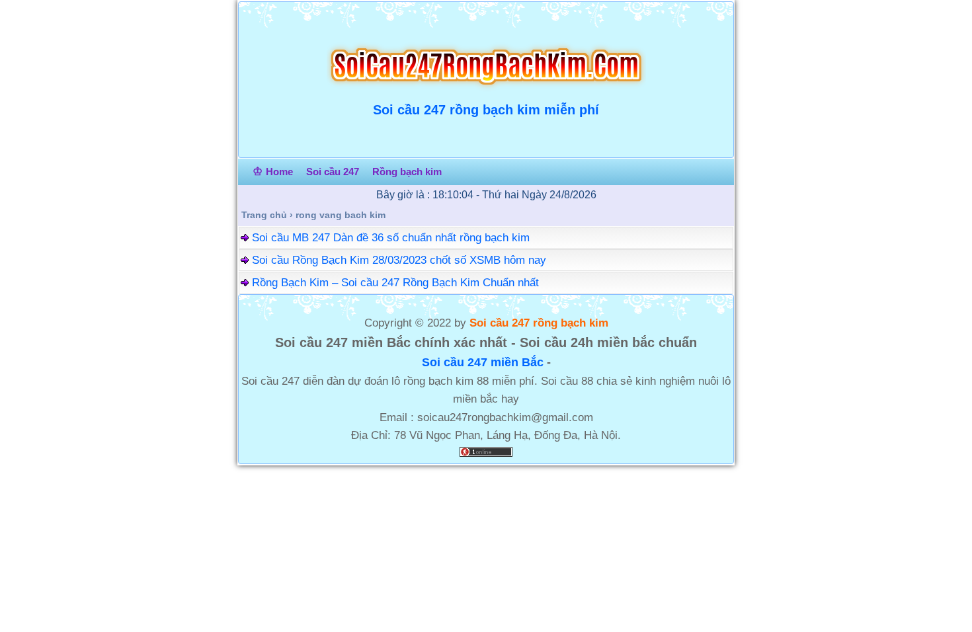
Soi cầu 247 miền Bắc (483, 362)
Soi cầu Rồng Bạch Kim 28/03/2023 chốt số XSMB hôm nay (399, 260)
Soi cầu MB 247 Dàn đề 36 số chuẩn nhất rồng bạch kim (391, 237)
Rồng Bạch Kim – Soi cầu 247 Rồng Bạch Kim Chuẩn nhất (395, 282)
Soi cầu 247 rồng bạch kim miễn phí (486, 109)
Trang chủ (264, 215)
